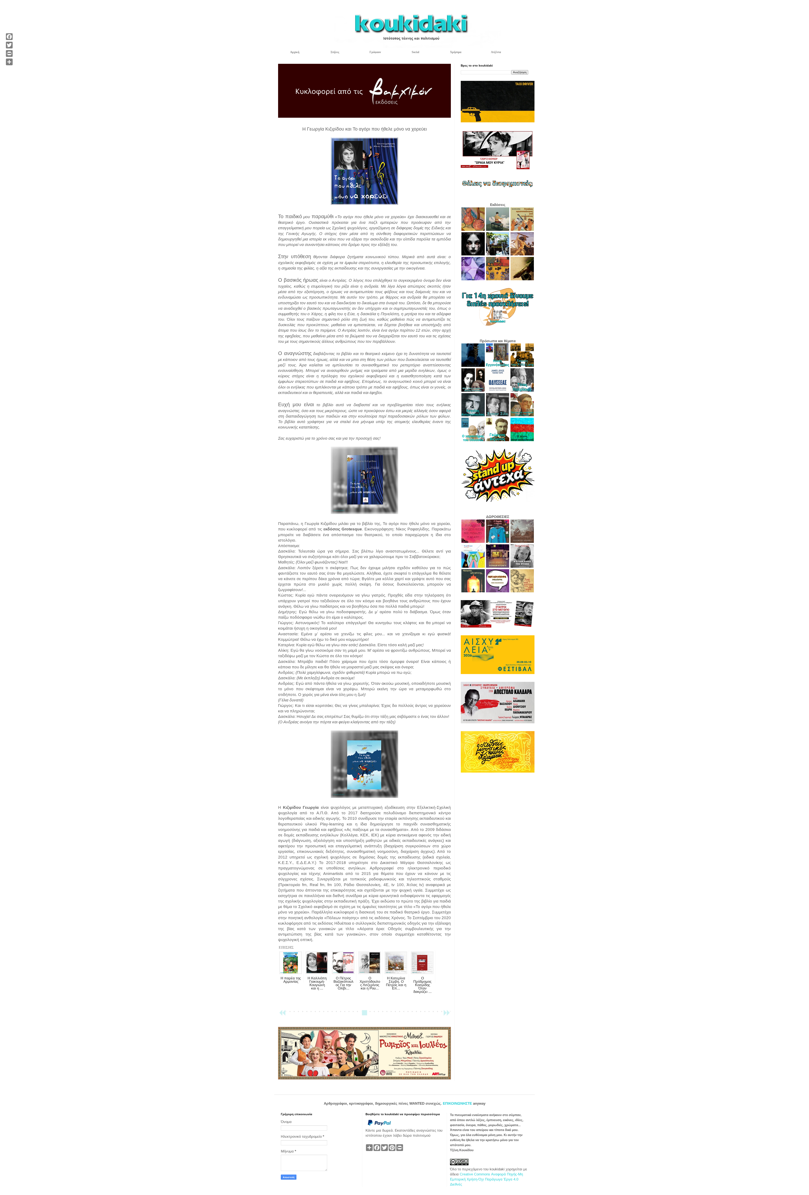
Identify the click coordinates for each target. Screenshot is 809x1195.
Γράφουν (375, 52)
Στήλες (335, 52)
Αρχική (294, 52)
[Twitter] (9, 45)
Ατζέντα (496, 52)
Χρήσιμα (455, 52)
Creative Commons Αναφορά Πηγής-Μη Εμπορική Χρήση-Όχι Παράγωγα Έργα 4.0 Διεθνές (486, 1179)
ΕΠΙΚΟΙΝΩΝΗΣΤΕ (458, 1104)
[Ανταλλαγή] (9, 62)
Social (415, 52)
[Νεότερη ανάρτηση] (282, 1015)
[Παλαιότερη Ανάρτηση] (446, 1015)
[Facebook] (9, 36)
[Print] (9, 53)
